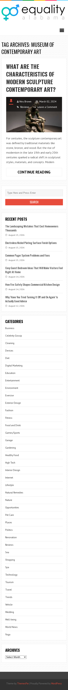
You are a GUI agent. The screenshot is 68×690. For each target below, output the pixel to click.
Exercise (9, 395)
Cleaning (9, 343)
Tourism (9, 582)
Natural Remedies (14, 492)
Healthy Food (12, 455)
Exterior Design (13, 402)
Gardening (10, 447)
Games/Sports (12, 432)
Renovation (11, 537)
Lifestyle (9, 485)
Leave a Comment (47, 107)
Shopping (10, 559)
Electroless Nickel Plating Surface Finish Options (31, 243)
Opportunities (12, 507)
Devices (9, 350)
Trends (8, 597)
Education (10, 373)
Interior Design (12, 470)
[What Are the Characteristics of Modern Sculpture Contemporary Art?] (34, 114)
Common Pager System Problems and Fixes (27, 255)
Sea (7, 552)
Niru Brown (25, 101)
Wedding (9, 612)
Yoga (7, 634)
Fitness (8, 417)
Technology (11, 574)
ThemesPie (23, 683)
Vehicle (9, 604)
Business (9, 328)
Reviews (24, 107)
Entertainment (12, 380)
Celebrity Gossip (13, 335)
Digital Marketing (13, 365)
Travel (8, 589)
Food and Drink (13, 425)
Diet (7, 358)
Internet (9, 477)
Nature (8, 500)
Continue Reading (40, 172)
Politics (9, 529)
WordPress (56, 683)
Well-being (10, 619)
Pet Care (9, 515)
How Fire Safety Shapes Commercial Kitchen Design (32, 284)
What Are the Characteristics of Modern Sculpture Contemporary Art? (31, 77)
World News (11, 627)
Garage (9, 440)
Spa (7, 567)
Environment (11, 388)
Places (8, 522)
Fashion (9, 410)
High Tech (10, 462)
